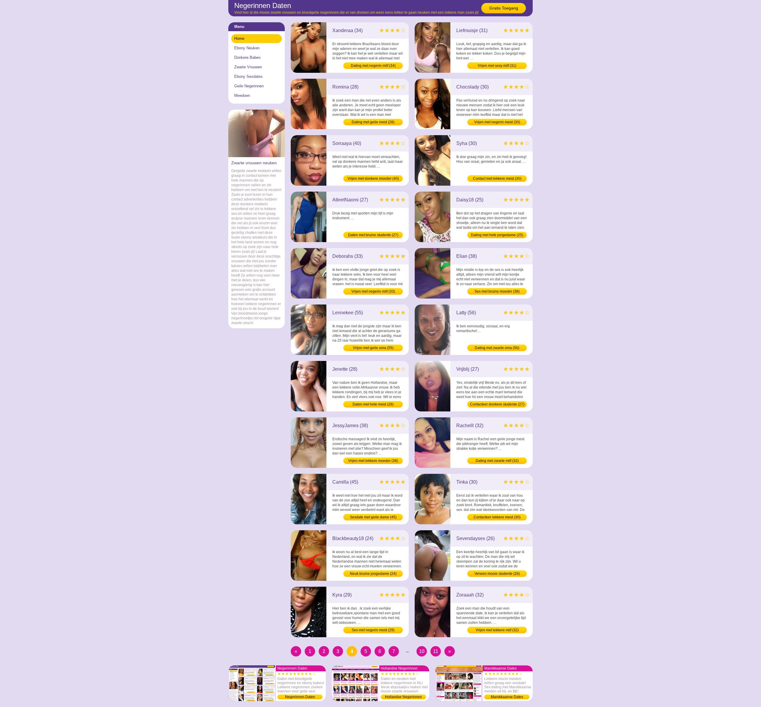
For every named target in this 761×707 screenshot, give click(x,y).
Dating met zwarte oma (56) (497, 348)
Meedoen (242, 95)
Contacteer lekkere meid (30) (497, 517)
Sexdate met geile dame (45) (373, 517)
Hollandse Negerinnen (403, 697)
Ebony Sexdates (248, 76)
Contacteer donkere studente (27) (497, 404)
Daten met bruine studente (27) (373, 235)
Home (239, 38)
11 (435, 651)
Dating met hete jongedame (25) (497, 235)
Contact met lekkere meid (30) (497, 178)
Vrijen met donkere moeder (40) (373, 178)
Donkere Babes (247, 57)
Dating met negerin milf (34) (373, 66)
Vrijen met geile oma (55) (373, 348)
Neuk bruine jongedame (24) (373, 574)
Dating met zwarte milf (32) (497, 461)
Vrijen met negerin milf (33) (373, 291)
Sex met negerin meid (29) (373, 630)
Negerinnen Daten (300, 697)
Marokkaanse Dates (507, 697)
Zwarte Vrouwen (248, 67)
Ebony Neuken (247, 48)
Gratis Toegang (503, 8)
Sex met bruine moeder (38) (497, 291)
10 (421, 651)
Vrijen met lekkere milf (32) (497, 630)
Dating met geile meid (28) (373, 122)
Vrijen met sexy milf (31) (497, 66)
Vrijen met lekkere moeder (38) (373, 461)
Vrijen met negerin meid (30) (497, 122)
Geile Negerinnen (249, 86)
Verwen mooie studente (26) (497, 574)
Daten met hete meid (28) (373, 404)
